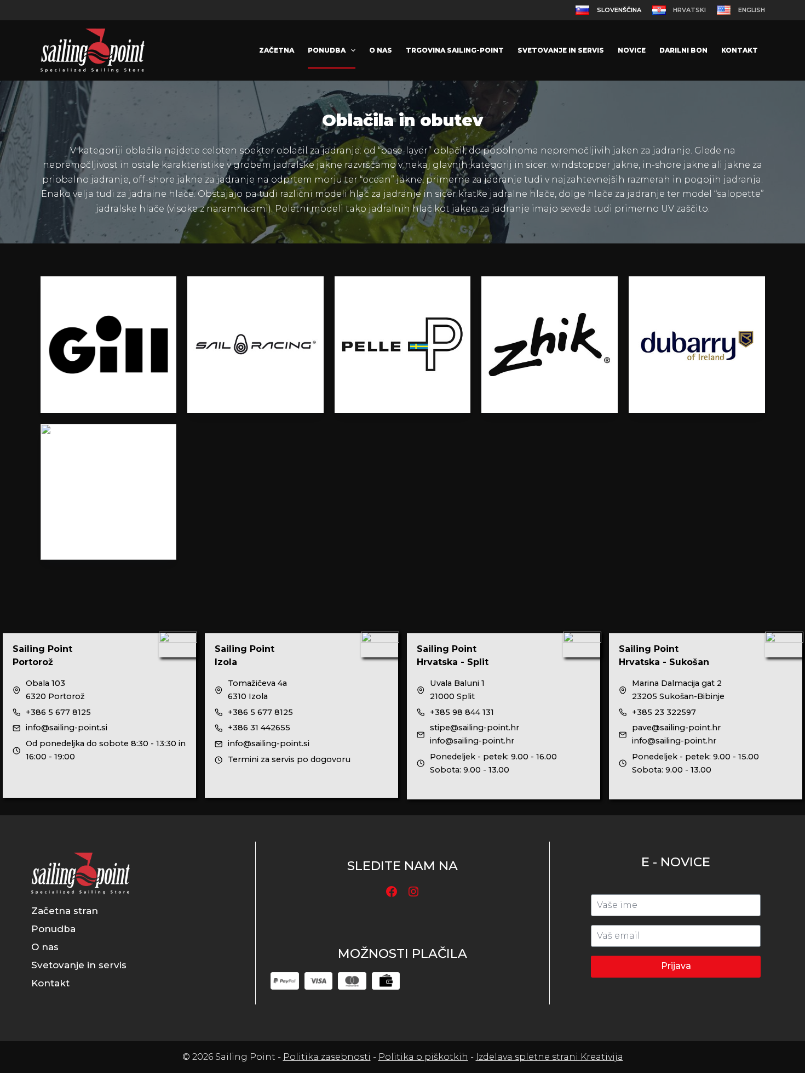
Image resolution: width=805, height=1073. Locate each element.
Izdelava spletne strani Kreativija (549, 1057)
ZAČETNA (276, 50)
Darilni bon (683, 50)
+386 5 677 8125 (58, 712)
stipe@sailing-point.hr (474, 728)
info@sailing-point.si (66, 728)
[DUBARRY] (697, 344)
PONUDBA (327, 50)
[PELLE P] (403, 344)
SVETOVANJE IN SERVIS (561, 50)
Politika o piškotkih (423, 1057)
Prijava (676, 966)
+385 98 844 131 (462, 712)
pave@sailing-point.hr (676, 728)
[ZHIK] (549, 344)
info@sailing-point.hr (472, 741)
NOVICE (632, 50)
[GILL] (109, 344)
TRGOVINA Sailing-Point (455, 50)
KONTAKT (739, 50)
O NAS (380, 50)
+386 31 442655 (259, 728)
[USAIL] (109, 492)
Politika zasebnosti (327, 1057)
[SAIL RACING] (255, 344)
